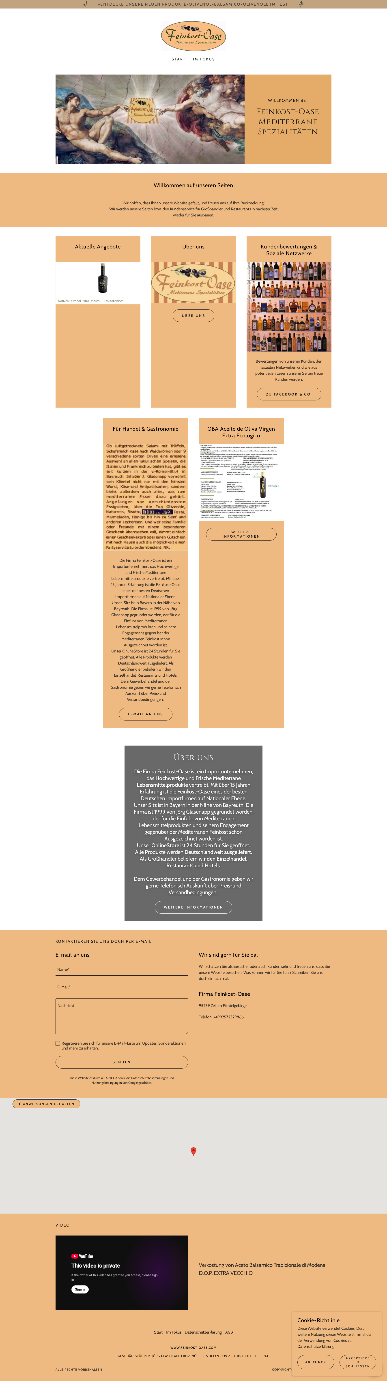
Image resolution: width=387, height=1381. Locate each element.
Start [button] (158, 1332)
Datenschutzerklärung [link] (203, 1332)
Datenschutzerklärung (315, 1346)
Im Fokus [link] (204, 59)
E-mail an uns (145, 714)
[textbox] (122, 970)
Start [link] (179, 59)
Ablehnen (316, 1362)
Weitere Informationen (241, 534)
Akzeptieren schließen (358, 1362)
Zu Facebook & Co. (289, 394)
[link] (193, 35)
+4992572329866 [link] (228, 1017)
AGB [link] (229, 1332)
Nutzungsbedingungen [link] (107, 1083)
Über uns (193, 316)
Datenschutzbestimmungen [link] (149, 1078)
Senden (122, 1062)
